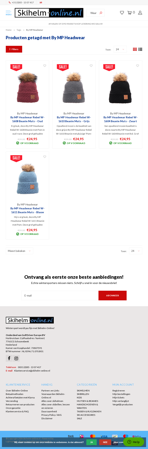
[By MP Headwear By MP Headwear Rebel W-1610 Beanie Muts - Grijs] (74, 88)
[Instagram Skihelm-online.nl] (16, 358)
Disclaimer (47, 418)
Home (9, 30)
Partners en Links (50, 390)
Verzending (12, 401)
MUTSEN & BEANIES (87, 401)
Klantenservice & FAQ (17, 411)
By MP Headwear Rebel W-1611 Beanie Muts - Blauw (27, 210)
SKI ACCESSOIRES (86, 414)
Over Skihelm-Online (17, 390)
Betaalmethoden (14, 394)
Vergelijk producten (123, 404)
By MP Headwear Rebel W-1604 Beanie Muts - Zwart (120, 119)
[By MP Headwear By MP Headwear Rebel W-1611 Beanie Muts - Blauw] (27, 179)
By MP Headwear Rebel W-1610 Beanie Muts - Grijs (74, 119)
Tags (19, 30)
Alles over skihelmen (52, 401)
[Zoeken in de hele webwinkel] (101, 13)
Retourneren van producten (20, 404)
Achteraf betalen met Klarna (20, 397)
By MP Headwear (34, 30)
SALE (79, 418)
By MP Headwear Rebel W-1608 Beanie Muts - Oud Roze (27, 119)
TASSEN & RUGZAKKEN (89, 411)
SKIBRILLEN (83, 394)
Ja (91, 442)
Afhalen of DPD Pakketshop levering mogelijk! (76, 24)
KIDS (79, 397)
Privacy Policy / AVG (51, 414)
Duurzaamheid (49, 411)
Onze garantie (13, 407)
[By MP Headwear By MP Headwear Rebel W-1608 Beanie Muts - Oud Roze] (27, 88)
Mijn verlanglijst (121, 401)
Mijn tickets (118, 397)
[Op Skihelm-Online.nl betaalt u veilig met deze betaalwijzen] (70, 436)
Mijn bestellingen (121, 394)
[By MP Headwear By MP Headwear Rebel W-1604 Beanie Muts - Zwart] (120, 88)
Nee (105, 442)
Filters (15, 49)
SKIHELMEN (83, 390)
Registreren (119, 390)
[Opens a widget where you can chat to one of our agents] (133, 442)
